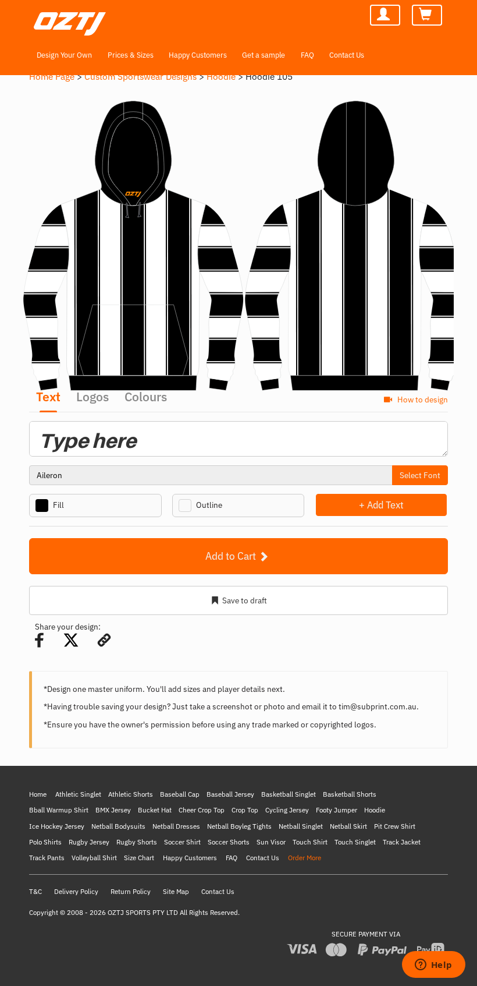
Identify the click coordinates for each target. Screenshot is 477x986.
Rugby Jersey (89, 841)
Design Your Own (64, 55)
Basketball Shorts (349, 794)
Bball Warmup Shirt (58, 809)
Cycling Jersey (287, 809)
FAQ (307, 55)
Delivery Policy (76, 891)
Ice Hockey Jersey (56, 826)
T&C (35, 891)
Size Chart (139, 857)
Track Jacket (402, 841)
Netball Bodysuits (118, 826)
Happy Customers (198, 55)
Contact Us (346, 55)
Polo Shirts (45, 841)
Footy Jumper (336, 809)
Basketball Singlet (288, 794)
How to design (422, 399)
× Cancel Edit (447, 504)
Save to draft (244, 600)
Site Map (176, 891)
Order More (304, 857)
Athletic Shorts (130, 794)
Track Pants (47, 857)
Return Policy (131, 891)
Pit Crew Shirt (394, 826)
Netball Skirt (348, 826)
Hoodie (221, 76)
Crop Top (245, 809)
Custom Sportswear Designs (140, 76)
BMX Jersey (113, 809)
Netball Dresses (176, 826)
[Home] (67, 17)
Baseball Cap (180, 794)
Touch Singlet (355, 841)
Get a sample (263, 55)
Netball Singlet (301, 826)
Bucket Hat (155, 809)
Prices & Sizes (131, 55)
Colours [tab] (145, 396)
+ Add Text (381, 504)
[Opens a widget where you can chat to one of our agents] (433, 965)
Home (38, 794)
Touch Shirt (310, 841)
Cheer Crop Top (202, 809)
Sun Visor (271, 841)
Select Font (420, 475)
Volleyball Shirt (94, 857)
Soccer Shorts (229, 841)
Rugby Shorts (136, 841)
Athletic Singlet (78, 794)
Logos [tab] (92, 396)
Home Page (51, 76)
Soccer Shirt (182, 841)
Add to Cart (231, 556)
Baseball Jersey (230, 794)
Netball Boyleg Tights (239, 826)
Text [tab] (48, 396)
